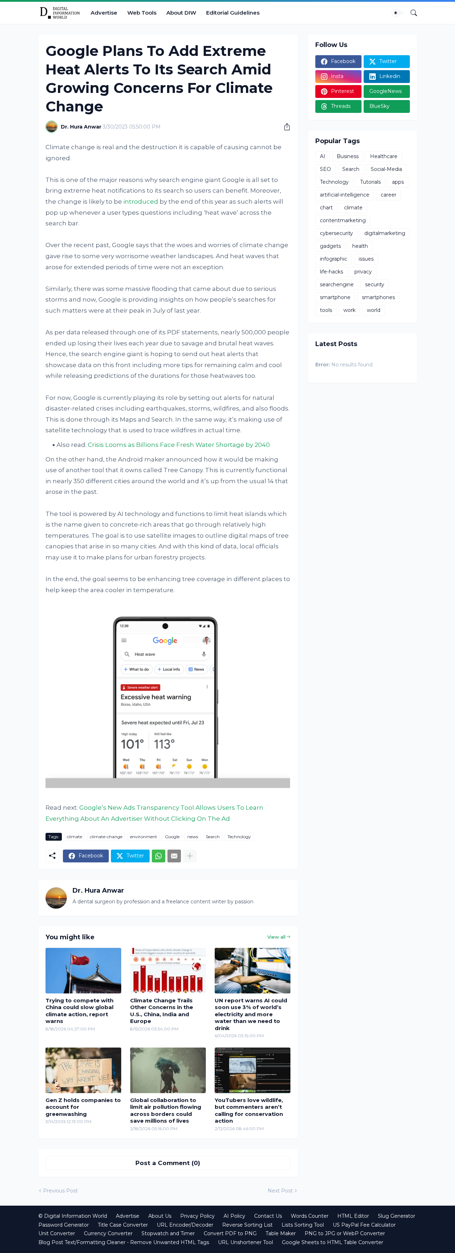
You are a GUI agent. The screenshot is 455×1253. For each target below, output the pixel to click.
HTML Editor (353, 1216)
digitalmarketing (384, 233)
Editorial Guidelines (232, 12)
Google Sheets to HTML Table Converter (332, 1242)
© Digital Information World (72, 1216)
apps (398, 182)
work (349, 310)
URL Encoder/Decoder (185, 1225)
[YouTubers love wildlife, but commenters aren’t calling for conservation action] (252, 1070)
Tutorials (370, 182)
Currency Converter (108, 1233)
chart (326, 207)
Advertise (104, 12)
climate (74, 836)
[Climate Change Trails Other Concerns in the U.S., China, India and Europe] (168, 970)
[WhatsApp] (158, 856)
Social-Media (386, 169)
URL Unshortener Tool (245, 1242)
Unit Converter (56, 1233)
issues (366, 259)
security (374, 284)
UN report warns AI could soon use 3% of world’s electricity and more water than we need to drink (251, 1014)
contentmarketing (343, 220)
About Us (159, 1216)
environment (143, 836)
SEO (325, 169)
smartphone (335, 297)
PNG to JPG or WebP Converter (345, 1233)
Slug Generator (396, 1216)
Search (213, 836)
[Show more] (190, 856)
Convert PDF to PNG (230, 1233)
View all (276, 937)
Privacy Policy (197, 1216)
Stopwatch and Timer (168, 1233)
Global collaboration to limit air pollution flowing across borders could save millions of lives (165, 1110)
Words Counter (309, 1216)
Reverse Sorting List (247, 1225)
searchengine (337, 284)
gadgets (330, 246)
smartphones (378, 297)
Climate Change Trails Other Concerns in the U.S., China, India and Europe (161, 1011)
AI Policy (234, 1216)
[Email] (174, 856)
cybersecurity (336, 233)
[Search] (411, 13)
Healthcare (383, 156)
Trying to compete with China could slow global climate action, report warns (79, 1011)
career (388, 195)
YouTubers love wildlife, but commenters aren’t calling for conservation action (249, 1110)
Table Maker (281, 1233)
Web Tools (141, 12)
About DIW (181, 12)
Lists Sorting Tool (303, 1225)
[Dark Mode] (398, 13)
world (373, 310)
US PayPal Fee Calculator (364, 1225)
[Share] (284, 127)
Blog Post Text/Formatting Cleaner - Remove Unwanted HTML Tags (123, 1242)
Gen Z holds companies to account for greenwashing (83, 1107)
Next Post (280, 1190)
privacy (363, 271)
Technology (239, 836)
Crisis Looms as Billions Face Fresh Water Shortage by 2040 (179, 444)
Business (348, 156)
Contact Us (268, 1216)
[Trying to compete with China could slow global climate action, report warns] (83, 970)
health (360, 246)
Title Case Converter (123, 1225)
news (192, 836)
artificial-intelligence (344, 195)
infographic (333, 259)
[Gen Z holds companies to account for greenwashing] (83, 1070)
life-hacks (331, 271)
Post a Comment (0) (167, 1162)
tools (326, 310)
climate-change (106, 836)
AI (322, 156)
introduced (140, 201)
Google (172, 836)
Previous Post (60, 1190)
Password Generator (63, 1225)
